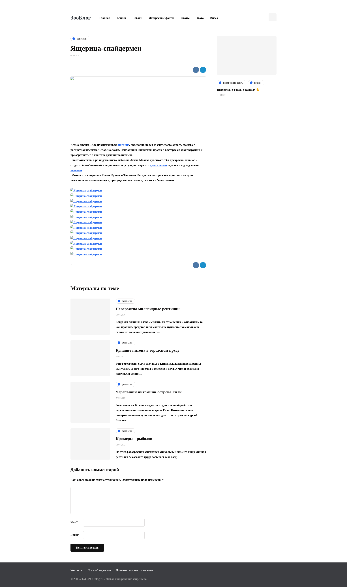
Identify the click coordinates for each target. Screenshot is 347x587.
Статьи (185, 17)
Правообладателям (99, 570)
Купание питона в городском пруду (147, 350)
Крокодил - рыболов (134, 438)
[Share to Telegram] (203, 70)
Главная (104, 17)
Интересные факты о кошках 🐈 (238, 89)
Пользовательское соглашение (134, 570)
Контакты (76, 570)
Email (74, 534)
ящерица (123, 144)
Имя (74, 522)
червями (76, 170)
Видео (214, 17)
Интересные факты (161, 17)
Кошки (121, 17)
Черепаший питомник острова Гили (149, 392)
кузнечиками (158, 165)
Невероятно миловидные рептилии (148, 308)
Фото (200, 17)
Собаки (137, 17)
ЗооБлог (80, 18)
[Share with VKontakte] (196, 70)
